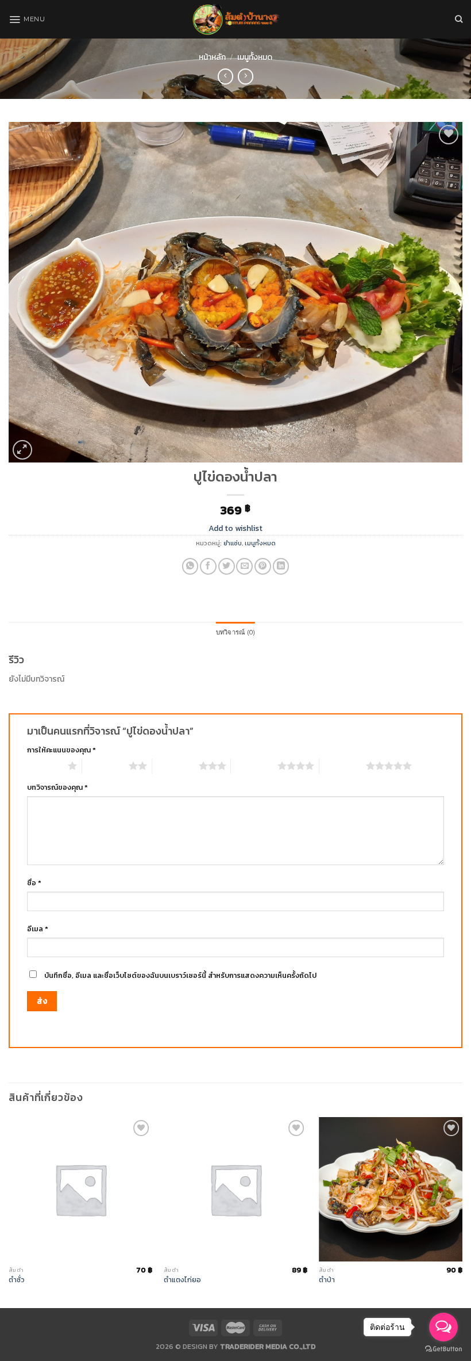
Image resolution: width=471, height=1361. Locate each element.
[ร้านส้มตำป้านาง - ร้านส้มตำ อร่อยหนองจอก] (235, 19)
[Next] (461, 1211)
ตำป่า (327, 1279)
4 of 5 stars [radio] (254, 765)
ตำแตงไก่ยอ (182, 1279)
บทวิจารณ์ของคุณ (57, 787)
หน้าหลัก (212, 57)
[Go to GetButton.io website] (443, 1349)
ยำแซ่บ (232, 543)
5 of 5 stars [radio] (342, 765)
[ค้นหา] (458, 19)
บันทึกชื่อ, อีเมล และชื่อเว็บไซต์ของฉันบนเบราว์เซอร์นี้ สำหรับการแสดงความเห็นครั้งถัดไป (180, 975)
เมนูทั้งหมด (254, 57)
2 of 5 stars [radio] (105, 765)
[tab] (235, 633)
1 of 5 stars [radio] (44, 765)
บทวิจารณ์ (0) (235, 632)
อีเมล (37, 928)
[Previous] (9, 1211)
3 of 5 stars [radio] (175, 765)
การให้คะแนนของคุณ (61, 749)
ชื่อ (34, 882)
